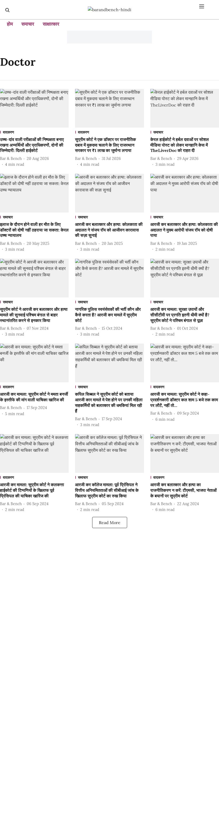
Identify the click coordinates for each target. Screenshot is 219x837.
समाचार (27, 24)
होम (10, 24)
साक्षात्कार (51, 24)
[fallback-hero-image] (34, 108)
